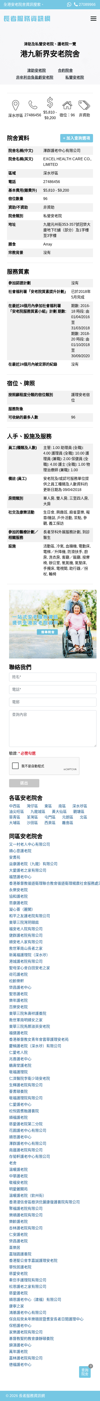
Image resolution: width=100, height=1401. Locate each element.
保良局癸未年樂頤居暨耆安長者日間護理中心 (46, 1319)
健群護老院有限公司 (26, 935)
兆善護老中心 (20, 1059)
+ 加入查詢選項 (76, 138)
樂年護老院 (18, 1000)
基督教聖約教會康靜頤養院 (31, 1339)
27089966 (87, 5)
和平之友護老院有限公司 (29, 916)
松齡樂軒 (16, 981)
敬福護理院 (18, 1072)
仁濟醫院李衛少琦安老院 (29, 1078)
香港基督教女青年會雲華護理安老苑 (39, 1039)
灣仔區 (32, 806)
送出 (24, 783)
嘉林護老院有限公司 (26, 1358)
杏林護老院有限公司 (26, 1228)
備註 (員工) (17, 479)
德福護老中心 (20, 1365)
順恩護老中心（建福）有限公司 (35, 1300)
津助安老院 (36, 70)
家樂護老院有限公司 (26, 1332)
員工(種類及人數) (22, 448)
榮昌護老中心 (20, 987)
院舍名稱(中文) (20, 151)
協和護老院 (18, 896)
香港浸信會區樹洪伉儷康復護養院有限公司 (44, 1202)
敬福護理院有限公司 (26, 1098)
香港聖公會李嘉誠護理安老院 (33, 1261)
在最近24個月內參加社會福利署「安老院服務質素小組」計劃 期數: (37, 308)
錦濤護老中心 (20, 1345)
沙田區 (32, 823)
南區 (62, 806)
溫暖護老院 (18, 1170)
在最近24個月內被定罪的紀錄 (32, 364)
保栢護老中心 (20, 1326)
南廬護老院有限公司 (26, 1150)
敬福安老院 (18, 1183)
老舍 (13, 1163)
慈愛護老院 (18, 1293)
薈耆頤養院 (18, 1091)
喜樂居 (14, 1248)
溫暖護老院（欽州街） (27, 1196)
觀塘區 (78, 812)
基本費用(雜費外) (22, 190)
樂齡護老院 (18, 1222)
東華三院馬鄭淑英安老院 (29, 1026)
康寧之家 (16, 1306)
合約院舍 (65, 70)
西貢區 (50, 823)
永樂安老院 (18, 890)
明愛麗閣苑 (18, 1189)
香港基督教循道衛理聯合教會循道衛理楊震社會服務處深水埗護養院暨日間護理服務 (53, 883)
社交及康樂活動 (21, 512)
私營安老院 (74, 77)
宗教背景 (15, 253)
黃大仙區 (59, 812)
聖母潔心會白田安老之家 (29, 968)
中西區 (14, 806)
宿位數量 (15, 199)
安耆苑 (14, 857)
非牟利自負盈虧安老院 (34, 77)
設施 (12, 546)
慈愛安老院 (18, 1274)
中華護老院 (18, 1176)
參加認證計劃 (19, 283)
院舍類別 (15, 216)
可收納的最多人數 (23, 417)
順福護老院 (18, 1117)
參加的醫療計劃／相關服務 (23, 535)
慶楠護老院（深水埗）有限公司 (35, 1046)
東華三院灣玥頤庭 (24, 922)
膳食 (12, 244)
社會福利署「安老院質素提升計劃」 (38, 292)
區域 (12, 173)
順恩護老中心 (20, 1137)
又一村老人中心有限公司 (29, 844)
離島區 (67, 823)
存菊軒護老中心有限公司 (29, 1157)
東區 (48, 806)
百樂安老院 (18, 1007)
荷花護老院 (18, 974)
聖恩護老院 (18, 994)
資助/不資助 (18, 207)
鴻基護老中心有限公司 (27, 1313)
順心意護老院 (20, 851)
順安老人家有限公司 (26, 942)
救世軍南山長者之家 (26, 948)
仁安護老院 (18, 1235)
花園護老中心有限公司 (27, 1131)
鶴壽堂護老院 (20, 1065)
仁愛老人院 (18, 1052)
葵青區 (14, 817)
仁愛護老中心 (20, 1104)
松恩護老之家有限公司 (27, 1287)
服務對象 (15, 409)
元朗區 (67, 817)
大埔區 (14, 823)
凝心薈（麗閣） (22, 909)
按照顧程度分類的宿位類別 (30, 395)
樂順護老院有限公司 (26, 1215)
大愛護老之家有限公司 (27, 870)
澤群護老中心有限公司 (27, 1144)
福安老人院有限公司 (26, 929)
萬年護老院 (18, 1352)
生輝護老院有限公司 (26, 1085)
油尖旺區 (16, 812)
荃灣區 (32, 817)
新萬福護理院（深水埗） (29, 955)
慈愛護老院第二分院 (26, 1124)
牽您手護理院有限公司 (27, 1280)
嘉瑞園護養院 (20, 1254)
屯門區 (50, 817)
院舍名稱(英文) (20, 159)
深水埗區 (79, 806)
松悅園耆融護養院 (24, 1111)
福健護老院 (18, 1033)
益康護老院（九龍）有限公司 (33, 864)
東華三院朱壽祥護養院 (27, 1013)
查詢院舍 (84, 1372)
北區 (83, 817)
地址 (12, 224)
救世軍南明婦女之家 (26, 1020)
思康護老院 (18, 903)
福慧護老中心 (20, 877)
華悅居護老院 (20, 1267)
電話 (12, 182)
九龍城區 (37, 812)
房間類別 (15, 498)
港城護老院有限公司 (26, 961)
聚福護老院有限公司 (26, 1209)
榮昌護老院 (18, 1241)
